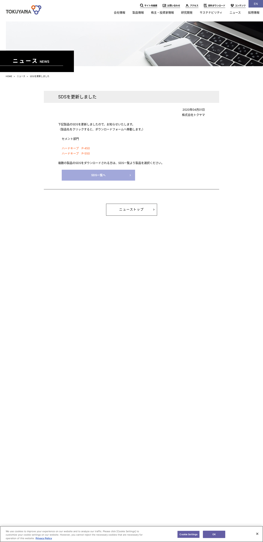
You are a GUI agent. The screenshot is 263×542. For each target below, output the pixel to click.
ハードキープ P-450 (76, 148)
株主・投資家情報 (162, 12)
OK (214, 534)
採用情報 (253, 12)
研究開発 (187, 12)
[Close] (257, 534)
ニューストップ (131, 209)
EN (256, 4)
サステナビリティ (211, 12)
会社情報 (119, 12)
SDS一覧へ (98, 175)
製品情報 (138, 12)
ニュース (235, 12)
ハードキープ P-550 (76, 153)
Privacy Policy (44, 538)
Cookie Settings (188, 534)
